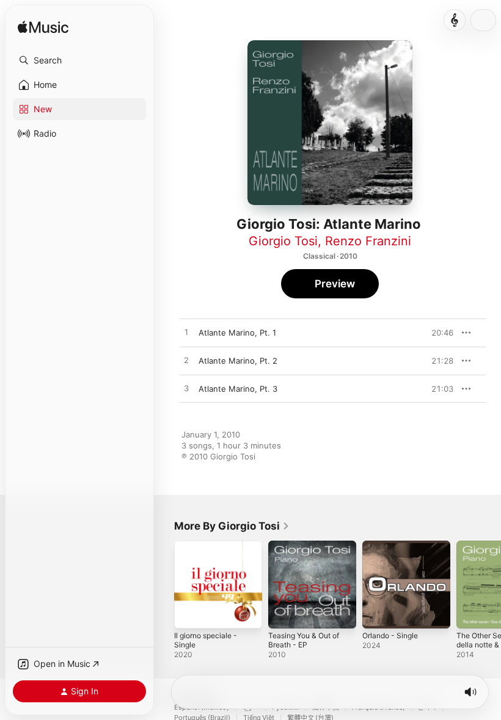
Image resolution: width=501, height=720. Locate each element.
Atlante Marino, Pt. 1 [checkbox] (237, 332)
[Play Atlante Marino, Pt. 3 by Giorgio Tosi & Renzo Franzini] (186, 388)
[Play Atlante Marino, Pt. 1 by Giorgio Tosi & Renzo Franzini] (186, 332)
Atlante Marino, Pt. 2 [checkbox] (238, 360)
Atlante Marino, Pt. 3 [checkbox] (238, 389)
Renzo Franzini (368, 241)
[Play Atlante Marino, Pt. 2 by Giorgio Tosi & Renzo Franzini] (186, 360)
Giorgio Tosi (283, 241)
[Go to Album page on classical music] (455, 20)
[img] (43, 28)
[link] (232, 526)
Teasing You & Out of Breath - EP (303, 640)
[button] (79, 60)
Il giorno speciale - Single (205, 640)
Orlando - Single (390, 635)
